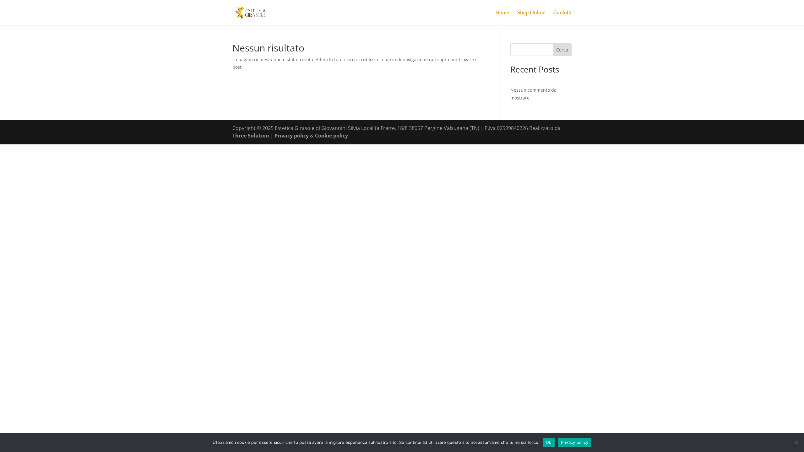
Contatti (562, 13)
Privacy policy (292, 135)
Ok (548, 442)
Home (502, 13)
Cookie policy (331, 135)
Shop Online (531, 13)
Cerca (562, 50)
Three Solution (250, 135)
